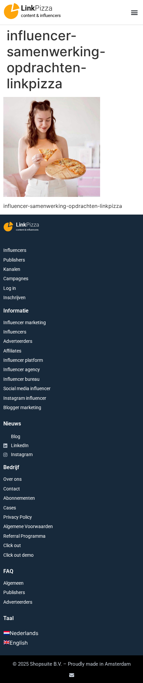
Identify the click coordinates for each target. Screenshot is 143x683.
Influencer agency (21, 369)
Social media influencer (27, 388)
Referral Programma (24, 536)
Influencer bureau (21, 379)
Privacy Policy (17, 517)
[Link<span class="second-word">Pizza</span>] (11, 11)
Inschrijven (14, 297)
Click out (12, 545)
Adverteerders (17, 341)
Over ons (12, 479)
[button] (134, 12)
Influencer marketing (24, 322)
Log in (9, 288)
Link (37, 8)
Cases (9, 507)
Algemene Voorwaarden (28, 526)
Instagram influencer (24, 398)
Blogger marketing (22, 407)
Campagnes (15, 278)
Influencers (14, 250)
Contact (11, 488)
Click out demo (18, 555)
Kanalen (11, 269)
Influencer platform (23, 360)
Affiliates (12, 350)
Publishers (14, 260)
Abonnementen (19, 498)
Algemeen (13, 583)
